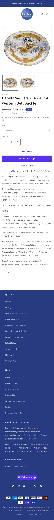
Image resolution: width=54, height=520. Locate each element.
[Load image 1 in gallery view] (10, 83)
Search (8, 301)
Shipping (14, 113)
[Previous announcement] (5, 3)
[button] (5, 14)
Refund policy (19, 510)
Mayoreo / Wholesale (13, 413)
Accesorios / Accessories (15, 401)
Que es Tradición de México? (16, 331)
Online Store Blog (12, 319)
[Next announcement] (49, 3)
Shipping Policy (11, 355)
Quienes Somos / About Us (15, 313)
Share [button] (7, 272)
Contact (8, 407)
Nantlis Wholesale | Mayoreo (16, 467)
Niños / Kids (10, 395)
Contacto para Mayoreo (14, 337)
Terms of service (42, 510)
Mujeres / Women (12, 389)
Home (7, 377)
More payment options (27, 165)
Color (4, 125)
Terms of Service (12, 349)
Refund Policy (10, 343)
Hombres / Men (11, 383)
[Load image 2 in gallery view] (27, 83)
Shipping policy (21, 514)
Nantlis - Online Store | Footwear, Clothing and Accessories (26, 507)
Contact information (34, 514)
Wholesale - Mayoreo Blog (15, 325)
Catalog (8, 307)
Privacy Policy (10, 361)
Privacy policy (30, 510)
